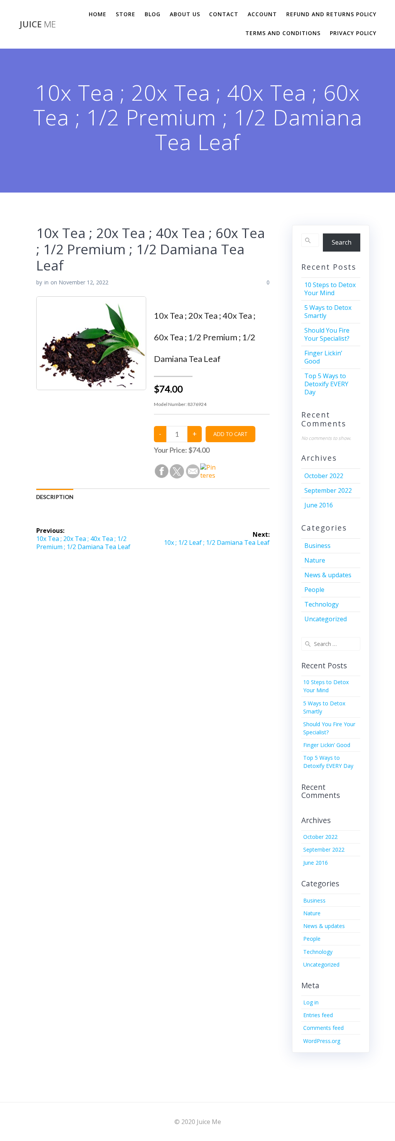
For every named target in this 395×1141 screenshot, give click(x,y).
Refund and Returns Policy (331, 14)
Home (97, 14)
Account (262, 14)
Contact (223, 14)
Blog (152, 14)
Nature (314, 560)
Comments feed (323, 1027)
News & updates (327, 575)
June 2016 (318, 505)
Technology (321, 604)
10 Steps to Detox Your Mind (330, 289)
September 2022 (328, 490)
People (314, 589)
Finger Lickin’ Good (323, 357)
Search (341, 242)
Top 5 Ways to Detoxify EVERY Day (326, 384)
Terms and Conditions (283, 33)
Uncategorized (325, 619)
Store (125, 14)
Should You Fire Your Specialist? (326, 334)
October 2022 (323, 476)
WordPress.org (321, 1041)
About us (185, 14)
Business (317, 545)
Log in (311, 1002)
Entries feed (318, 1015)
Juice (38, 24)
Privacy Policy (353, 33)
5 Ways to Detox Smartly (327, 311)
